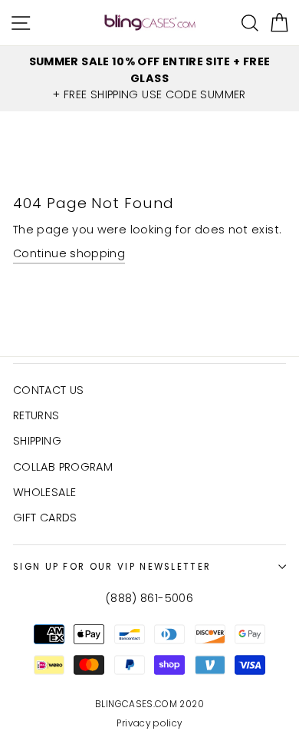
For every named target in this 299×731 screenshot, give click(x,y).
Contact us (48, 390)
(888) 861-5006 (149, 598)
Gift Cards (45, 517)
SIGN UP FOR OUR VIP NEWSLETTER (112, 567)
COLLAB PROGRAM (63, 467)
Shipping (37, 440)
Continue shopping (69, 253)
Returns (36, 415)
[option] (149, 79)
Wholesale (44, 492)
